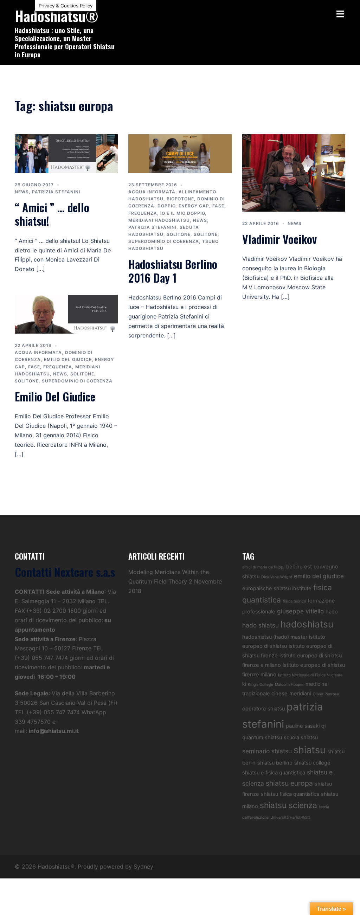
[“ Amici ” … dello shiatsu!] (66, 152)
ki (244, 684)
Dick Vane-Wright (276, 577)
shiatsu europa (289, 783)
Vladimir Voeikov (279, 239)
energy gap (194, 205)
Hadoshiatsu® (56, 15)
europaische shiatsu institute (276, 588)
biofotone (180, 198)
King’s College (260, 684)
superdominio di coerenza (163, 241)
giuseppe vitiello (300, 611)
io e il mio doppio (182, 213)
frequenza (142, 213)
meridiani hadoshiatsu (159, 220)
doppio (166, 205)
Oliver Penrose (326, 694)
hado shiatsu (260, 625)
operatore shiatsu (263, 708)
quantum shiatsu (262, 737)
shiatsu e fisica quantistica (273, 772)
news (22, 191)
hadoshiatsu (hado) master (274, 637)
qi (323, 726)
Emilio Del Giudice (55, 396)
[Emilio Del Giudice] (66, 313)
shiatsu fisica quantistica (290, 794)
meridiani (300, 693)
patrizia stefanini (56, 191)
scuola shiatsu (301, 737)
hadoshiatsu (307, 624)
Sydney (143, 866)
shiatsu (310, 749)
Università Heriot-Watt (290, 817)
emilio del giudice (68, 359)
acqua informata (151, 191)
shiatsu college (312, 763)
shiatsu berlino (274, 763)
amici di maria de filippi (263, 567)
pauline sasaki (303, 726)
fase (218, 205)
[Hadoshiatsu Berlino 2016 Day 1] (179, 152)
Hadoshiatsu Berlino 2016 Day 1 (172, 270)
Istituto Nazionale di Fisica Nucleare (310, 675)
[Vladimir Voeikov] (293, 172)
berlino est (299, 566)
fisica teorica (294, 601)
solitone (179, 234)
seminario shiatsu (267, 751)
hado (332, 611)
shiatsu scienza (288, 805)
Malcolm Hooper (289, 684)
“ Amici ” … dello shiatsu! (52, 214)
